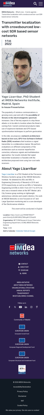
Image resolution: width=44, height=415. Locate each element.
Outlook (26, 231)
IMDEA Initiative (23, 282)
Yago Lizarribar (8, 174)
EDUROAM (24, 270)
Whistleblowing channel (23, 296)
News (24, 273)
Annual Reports (23, 290)
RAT (22, 401)
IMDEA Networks (22, 249)
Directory (24, 267)
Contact (24, 264)
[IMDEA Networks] (9, 3)
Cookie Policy (22, 405)
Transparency (23, 293)
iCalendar (19, 231)
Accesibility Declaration (22, 387)
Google (32, 231)
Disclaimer (22, 396)
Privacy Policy (22, 391)
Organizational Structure (23, 288)
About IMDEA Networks (23, 285)
